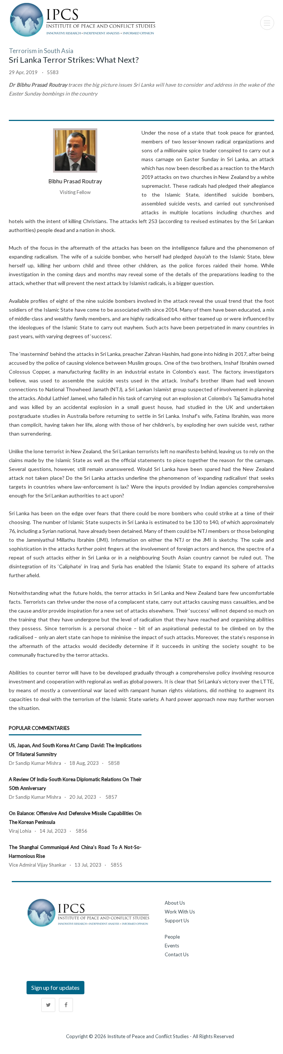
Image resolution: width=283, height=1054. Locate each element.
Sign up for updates (55, 987)
